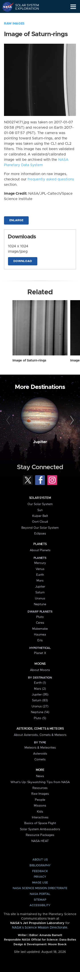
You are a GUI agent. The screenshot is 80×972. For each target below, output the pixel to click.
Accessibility (40, 905)
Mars (40, 580)
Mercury (40, 563)
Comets (40, 759)
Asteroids (40, 753)
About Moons (40, 670)
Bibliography (40, 865)
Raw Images (14, 23)
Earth (40, 574)
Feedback (40, 871)
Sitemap (40, 899)
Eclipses (40, 533)
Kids (40, 811)
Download (22, 261)
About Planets (40, 550)
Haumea (40, 634)
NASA (6, 7)
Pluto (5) (40, 718)
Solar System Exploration (24, 7)
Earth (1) (40, 682)
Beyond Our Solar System (40, 527)
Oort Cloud (40, 521)
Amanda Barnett (50, 935)
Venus (40, 569)
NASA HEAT (40, 841)
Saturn (40, 592)
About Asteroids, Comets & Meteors (40, 735)
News (40, 776)
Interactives (40, 817)
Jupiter (40, 442)
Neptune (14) (40, 712)
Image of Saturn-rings (29, 360)
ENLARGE (16, 220)
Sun (40, 510)
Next (71, 420)
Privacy (40, 876)
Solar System (40, 497)
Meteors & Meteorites (40, 747)
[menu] (73, 7)
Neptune (40, 604)
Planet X (40, 653)
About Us (40, 859)
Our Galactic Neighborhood (24, 17)
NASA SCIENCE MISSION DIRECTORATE (40, 888)
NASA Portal (40, 894)
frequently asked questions (51, 179)
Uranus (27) (40, 706)
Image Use (40, 882)
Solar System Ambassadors (40, 829)
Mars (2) (40, 688)
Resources (40, 788)
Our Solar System (40, 504)
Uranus (40, 598)
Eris (40, 640)
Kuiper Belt (40, 516)
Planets (39, 544)
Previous (8, 420)
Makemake (40, 628)
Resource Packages (40, 835)
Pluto (40, 617)
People (40, 799)
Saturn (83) (40, 700)
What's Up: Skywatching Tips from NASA (40, 782)
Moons (39, 663)
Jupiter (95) (40, 694)
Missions (40, 805)
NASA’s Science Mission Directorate (39, 927)
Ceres (40, 622)
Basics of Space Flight (40, 823)
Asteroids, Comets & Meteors (40, 728)
